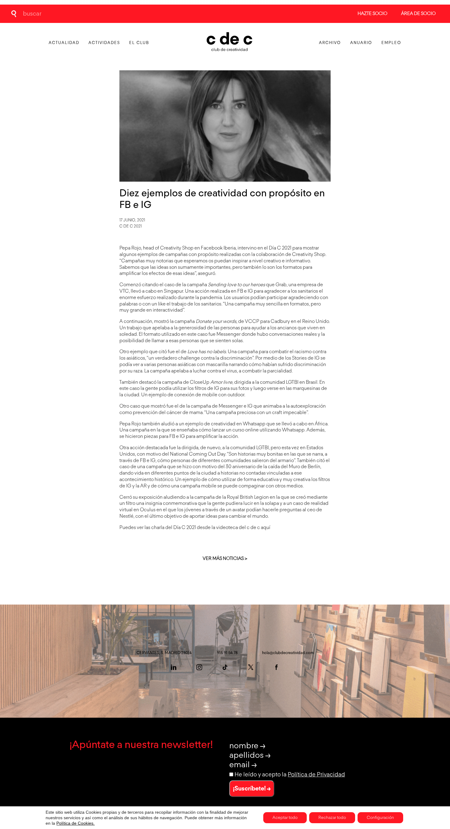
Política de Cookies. (75, 823)
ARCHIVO (330, 43)
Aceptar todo (285, 818)
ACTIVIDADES (104, 43)
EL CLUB (139, 43)
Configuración (380, 818)
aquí (265, 527)
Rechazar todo (332, 818)
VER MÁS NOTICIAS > (225, 558)
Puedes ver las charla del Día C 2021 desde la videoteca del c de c (190, 527)
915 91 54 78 (227, 653)
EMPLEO (391, 43)
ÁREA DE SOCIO (418, 13)
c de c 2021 (130, 226)
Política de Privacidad (316, 775)
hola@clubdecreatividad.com (288, 653)
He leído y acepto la (289, 775)
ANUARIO (361, 43)
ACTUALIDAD (64, 43)
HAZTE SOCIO (372, 13)
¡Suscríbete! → (252, 789)
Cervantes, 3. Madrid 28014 (164, 653)
